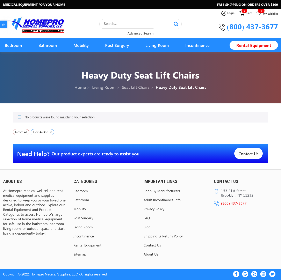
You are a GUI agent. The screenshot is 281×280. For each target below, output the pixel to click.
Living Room (157, 45)
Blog (147, 227)
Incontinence (197, 45)
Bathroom (47, 45)
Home (80, 87)
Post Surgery (117, 45)
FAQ (147, 218)
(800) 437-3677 (252, 26)
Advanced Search (140, 33)
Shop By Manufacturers (162, 191)
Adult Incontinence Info (162, 200)
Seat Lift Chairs (136, 87)
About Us (151, 254)
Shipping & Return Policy (163, 236)
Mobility (81, 45)
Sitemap (79, 254)
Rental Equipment (253, 45)
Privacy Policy (154, 209)
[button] (3, 24)
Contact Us (248, 153)
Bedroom (13, 45)
